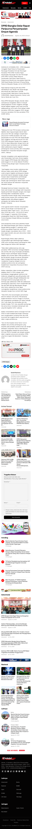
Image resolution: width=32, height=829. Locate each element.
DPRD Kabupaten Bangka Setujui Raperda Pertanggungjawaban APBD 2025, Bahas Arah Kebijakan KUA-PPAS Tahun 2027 (14, 643)
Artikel (3, 793)
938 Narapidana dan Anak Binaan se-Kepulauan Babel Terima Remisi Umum (6, 397)
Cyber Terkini (20, 808)
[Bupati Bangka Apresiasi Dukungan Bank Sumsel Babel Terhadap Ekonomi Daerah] (5, 126)
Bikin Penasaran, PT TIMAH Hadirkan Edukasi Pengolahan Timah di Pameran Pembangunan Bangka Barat (16, 581)
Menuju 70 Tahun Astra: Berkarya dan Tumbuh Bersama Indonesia (8, 678)
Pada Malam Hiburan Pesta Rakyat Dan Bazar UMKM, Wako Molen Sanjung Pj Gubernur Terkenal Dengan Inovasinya (23, 397)
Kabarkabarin (5, 808)
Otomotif (18, 789)
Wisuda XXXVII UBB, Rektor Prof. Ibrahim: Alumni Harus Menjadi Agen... (7, 441)
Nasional (3, 786)
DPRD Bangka (5, 362)
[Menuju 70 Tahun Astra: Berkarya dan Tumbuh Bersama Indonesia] (8, 674)
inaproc (25, 3)
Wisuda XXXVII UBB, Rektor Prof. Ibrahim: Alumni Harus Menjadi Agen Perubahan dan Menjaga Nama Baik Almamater (16, 633)
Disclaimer (6, 820)
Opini (2, 789)
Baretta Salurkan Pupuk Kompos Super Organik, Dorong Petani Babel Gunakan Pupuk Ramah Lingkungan (16, 542)
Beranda (13, 8)
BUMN (25, 8)
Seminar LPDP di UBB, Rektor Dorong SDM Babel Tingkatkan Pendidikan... (7, 462)
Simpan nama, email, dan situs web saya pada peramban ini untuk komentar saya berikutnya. (17, 511)
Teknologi (18, 797)
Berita (19, 8)
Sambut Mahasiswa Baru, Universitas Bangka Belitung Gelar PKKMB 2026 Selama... (23, 421)
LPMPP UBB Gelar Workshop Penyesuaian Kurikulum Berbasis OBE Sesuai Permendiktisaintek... (24, 462)
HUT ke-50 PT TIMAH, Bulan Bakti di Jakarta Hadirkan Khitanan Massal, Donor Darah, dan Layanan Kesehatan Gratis (23, 699)
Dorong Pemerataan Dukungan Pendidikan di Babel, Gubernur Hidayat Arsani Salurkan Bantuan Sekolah (17, 572)
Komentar (7, 482)
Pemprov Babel (14, 725)
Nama (6, 503)
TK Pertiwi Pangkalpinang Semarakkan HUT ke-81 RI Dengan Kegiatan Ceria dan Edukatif (17, 562)
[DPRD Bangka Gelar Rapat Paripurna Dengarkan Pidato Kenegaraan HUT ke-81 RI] (8, 416)
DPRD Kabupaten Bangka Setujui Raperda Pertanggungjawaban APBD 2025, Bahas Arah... (24, 442)
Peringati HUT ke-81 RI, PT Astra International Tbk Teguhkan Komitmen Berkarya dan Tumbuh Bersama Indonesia (23, 680)
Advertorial (6, 8)
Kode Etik (12, 820)
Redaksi (16, 822)
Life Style (3, 797)
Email (18, 503)
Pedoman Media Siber (23, 820)
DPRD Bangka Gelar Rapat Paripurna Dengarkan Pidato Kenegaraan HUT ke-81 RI (15, 616)
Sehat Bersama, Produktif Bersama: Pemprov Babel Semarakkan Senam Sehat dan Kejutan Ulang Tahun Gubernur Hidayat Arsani (17, 553)
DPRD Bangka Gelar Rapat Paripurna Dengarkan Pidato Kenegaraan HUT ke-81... (7, 422)
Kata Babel (4, 811)
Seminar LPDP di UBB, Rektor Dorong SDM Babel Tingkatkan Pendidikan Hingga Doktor (15, 651)
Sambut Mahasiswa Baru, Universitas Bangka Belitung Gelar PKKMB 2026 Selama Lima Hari (14, 624)
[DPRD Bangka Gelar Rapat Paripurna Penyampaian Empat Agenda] (16, 55)
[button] (17, 58)
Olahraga (18, 793)
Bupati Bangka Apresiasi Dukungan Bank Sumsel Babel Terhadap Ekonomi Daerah (19, 124)
